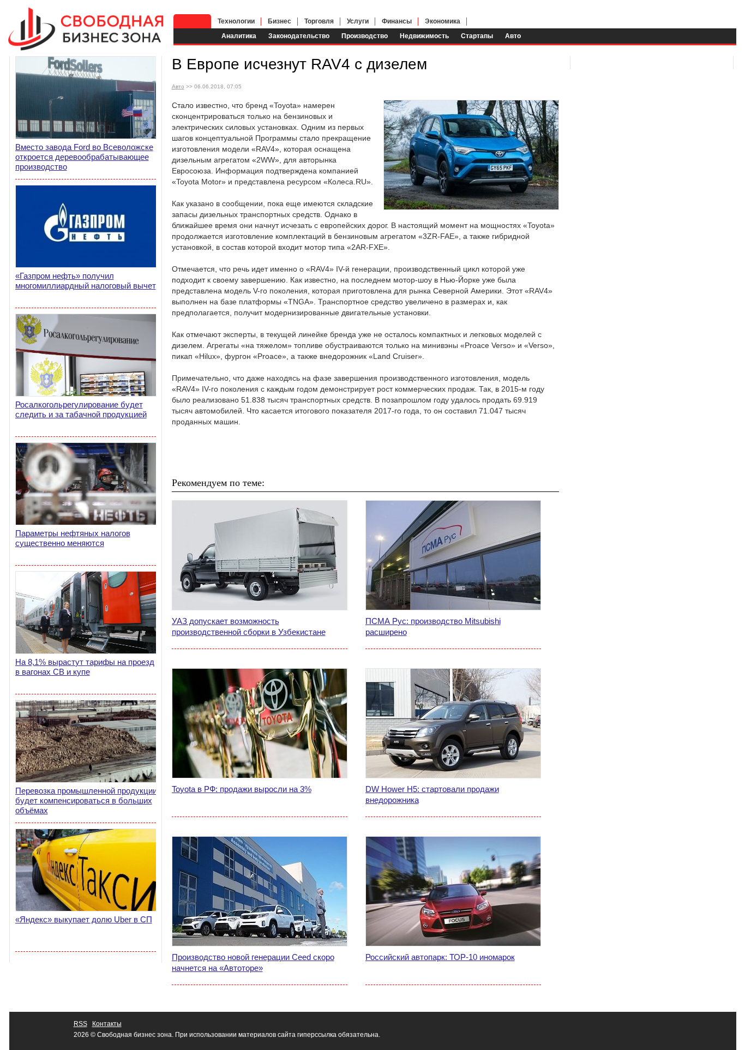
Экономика (442, 21)
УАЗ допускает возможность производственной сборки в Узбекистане (249, 626)
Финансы (397, 21)
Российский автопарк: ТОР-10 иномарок (440, 957)
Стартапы (477, 36)
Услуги (358, 21)
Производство (364, 36)
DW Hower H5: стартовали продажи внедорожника (432, 794)
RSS (80, 1024)
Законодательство (298, 36)
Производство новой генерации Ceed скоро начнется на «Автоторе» (253, 962)
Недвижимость (424, 36)
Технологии (236, 21)
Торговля (319, 21)
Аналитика (238, 36)
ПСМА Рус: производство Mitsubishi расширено (433, 626)
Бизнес (279, 21)
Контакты (107, 1024)
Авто (513, 36)
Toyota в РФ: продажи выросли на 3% (241, 789)
